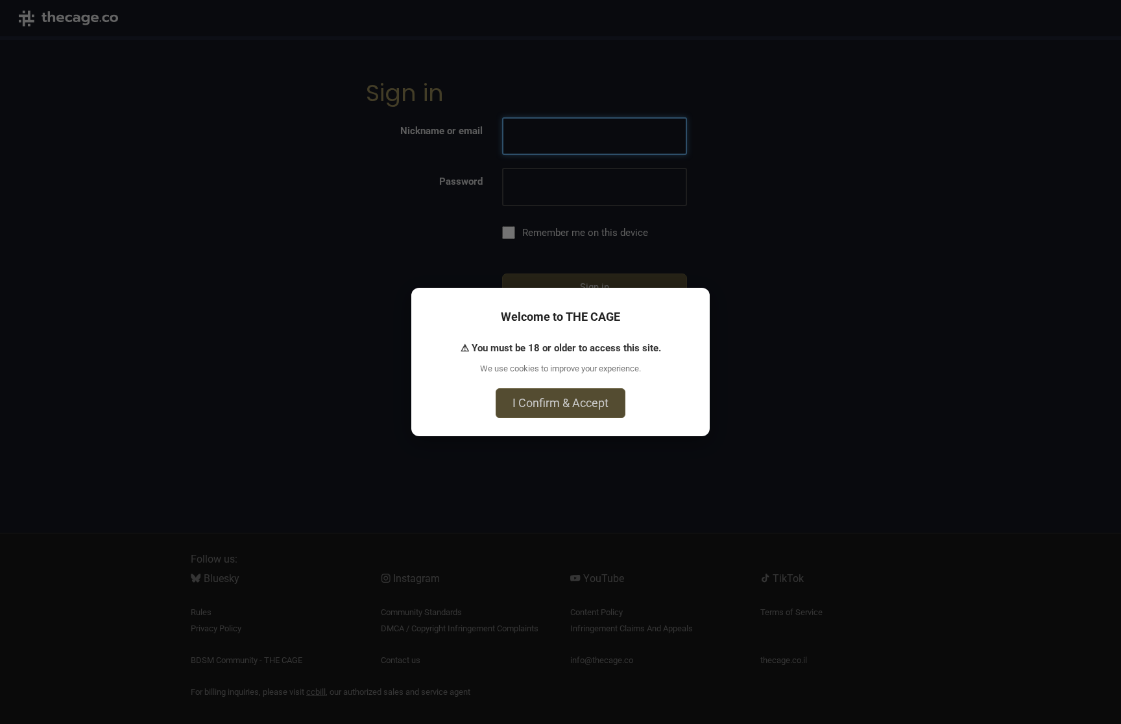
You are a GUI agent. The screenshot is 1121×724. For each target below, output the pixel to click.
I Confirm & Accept (560, 403)
